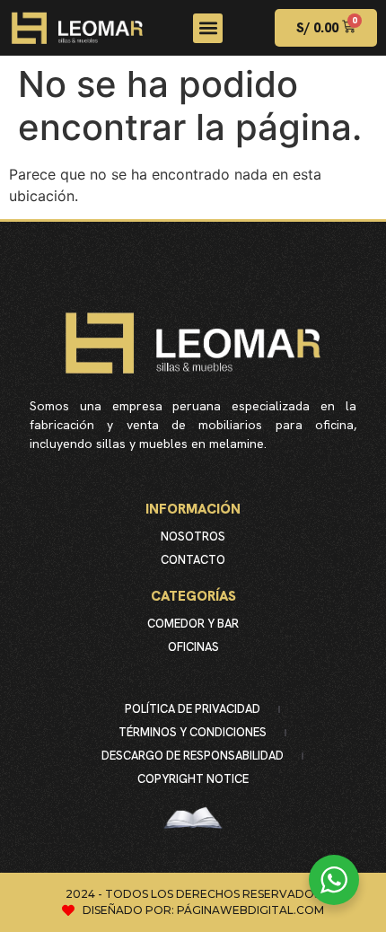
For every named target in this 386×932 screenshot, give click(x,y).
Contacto (193, 559)
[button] (208, 28)
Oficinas (193, 647)
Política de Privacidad (192, 709)
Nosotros (193, 536)
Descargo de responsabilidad (192, 755)
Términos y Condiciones (192, 732)
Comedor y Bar (193, 623)
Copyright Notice (193, 779)
